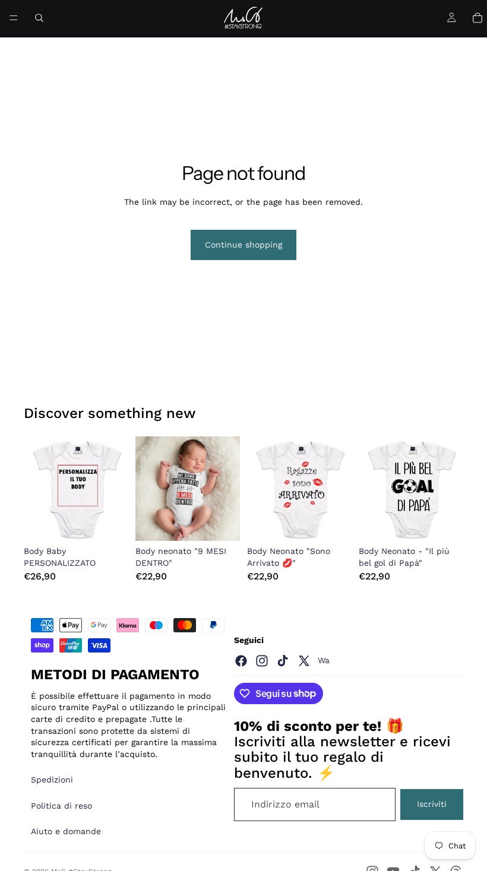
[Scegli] (110, 522)
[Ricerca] (39, 18)
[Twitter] (304, 661)
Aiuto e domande (66, 831)
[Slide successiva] (115, 489)
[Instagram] (262, 661)
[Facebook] (241, 661)
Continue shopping (243, 244)
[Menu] (13, 17)
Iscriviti (432, 804)
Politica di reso (61, 805)
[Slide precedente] (37, 489)
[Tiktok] (283, 661)
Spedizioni (52, 779)
